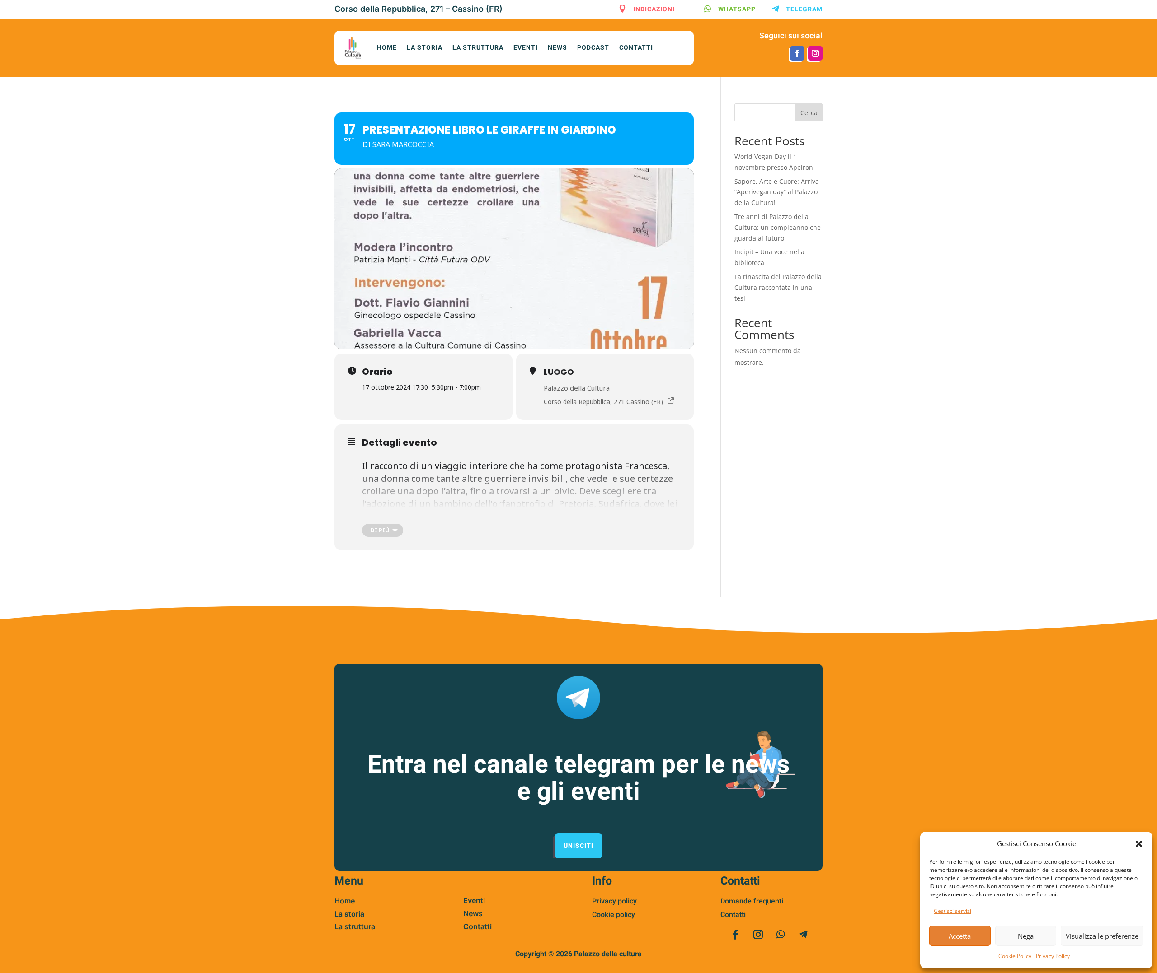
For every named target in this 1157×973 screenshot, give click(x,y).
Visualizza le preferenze (1102, 935)
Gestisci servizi (952, 911)
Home (387, 47)
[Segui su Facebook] (797, 53)
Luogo (559, 371)
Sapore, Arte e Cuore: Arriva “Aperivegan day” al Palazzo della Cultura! (776, 192)
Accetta (960, 935)
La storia (424, 47)
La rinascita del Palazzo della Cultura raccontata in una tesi (778, 287)
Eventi (525, 47)
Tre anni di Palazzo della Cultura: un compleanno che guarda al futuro (777, 227)
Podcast (593, 47)
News (557, 47)
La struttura (477, 47)
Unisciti (578, 846)
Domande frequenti (751, 901)
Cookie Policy (1014, 956)
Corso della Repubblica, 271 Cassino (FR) (603, 401)
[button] (1138, 843)
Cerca (809, 112)
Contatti (636, 47)
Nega (1026, 935)
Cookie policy (613, 914)
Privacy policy (614, 901)
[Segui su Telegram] (803, 934)
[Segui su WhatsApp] (780, 934)
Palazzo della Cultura (577, 387)
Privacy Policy (1053, 956)
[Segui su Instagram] (815, 53)
